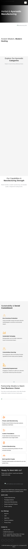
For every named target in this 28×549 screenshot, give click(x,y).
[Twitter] (12, 540)
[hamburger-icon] (25, 3)
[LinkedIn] (2, 540)
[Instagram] (9, 540)
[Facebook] (6, 540)
